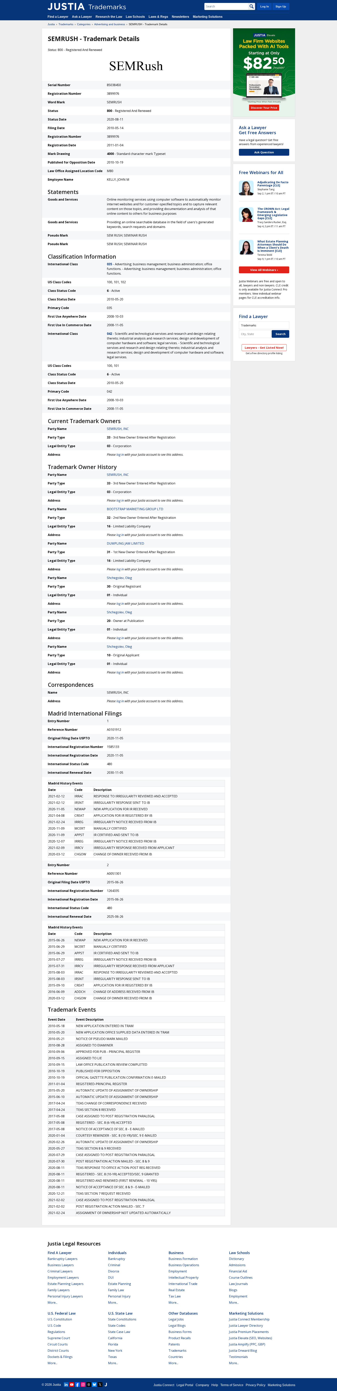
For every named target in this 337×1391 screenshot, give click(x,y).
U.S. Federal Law (62, 1313)
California (115, 1338)
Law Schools (135, 16)
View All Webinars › (264, 270)
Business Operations (183, 1265)
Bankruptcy (116, 1259)
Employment (177, 1271)
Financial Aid (238, 1271)
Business (176, 1252)
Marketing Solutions (208, 16)
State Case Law (119, 1332)
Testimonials (238, 1357)
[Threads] (88, 1384)
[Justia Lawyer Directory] (105, 1384)
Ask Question (264, 152)
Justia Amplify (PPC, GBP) (247, 1344)
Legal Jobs (176, 1319)
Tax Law (174, 1296)
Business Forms (180, 1332)
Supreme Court (59, 1338)
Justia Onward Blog (243, 1350)
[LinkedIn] (66, 1384)
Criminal (114, 1265)
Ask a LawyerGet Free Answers (257, 129)
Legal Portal (184, 1385)
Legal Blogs (177, 1325)
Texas (112, 1357)
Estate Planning (119, 1284)
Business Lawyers (61, 1265)
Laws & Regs (158, 16)
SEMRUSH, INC (118, 429)
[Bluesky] (94, 1384)
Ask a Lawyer (82, 16)
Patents (174, 1344)
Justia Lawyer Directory (246, 1325)
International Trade (182, 1284)
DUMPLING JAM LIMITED (125, 543)
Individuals (117, 1252)
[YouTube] (71, 1384)
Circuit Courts (58, 1344)
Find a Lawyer (58, 16)
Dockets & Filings (60, 1357)
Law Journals (238, 1284)
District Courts (58, 1350)
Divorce (113, 1271)
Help (214, 1385)
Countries (175, 1357)
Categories (83, 24)
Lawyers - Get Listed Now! (264, 347)
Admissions (237, 1265)
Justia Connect (163, 1385)
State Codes (116, 1325)
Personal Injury (119, 1296)
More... (52, 1302)
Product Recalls (179, 1338)
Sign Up (281, 6)
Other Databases (183, 1313)
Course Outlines (241, 1277)
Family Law (116, 1290)
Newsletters (180, 16)
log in (120, 454)
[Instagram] (83, 1384)
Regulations (56, 1332)
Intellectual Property (183, 1277)
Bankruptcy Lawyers (62, 1259)
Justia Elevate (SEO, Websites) (250, 1338)
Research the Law (109, 16)
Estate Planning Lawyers (65, 1284)
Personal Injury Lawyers (65, 1296)
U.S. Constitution (60, 1319)
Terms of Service (231, 1385)
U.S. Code (54, 1325)
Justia (51, 24)
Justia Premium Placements (249, 1332)
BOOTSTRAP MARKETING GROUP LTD (135, 509)
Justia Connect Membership (249, 1319)
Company (202, 1385)
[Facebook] (77, 1384)
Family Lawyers (59, 1290)
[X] (100, 1384)
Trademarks (66, 24)
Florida (113, 1344)
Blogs (233, 1290)
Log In (264, 6)
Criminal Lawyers (60, 1271)
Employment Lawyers (63, 1277)
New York (115, 1350)
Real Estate (176, 1290)
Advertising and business (109, 24)
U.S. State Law (120, 1313)
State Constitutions (122, 1319)
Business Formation (183, 1259)
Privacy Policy (255, 1385)
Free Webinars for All (261, 172)
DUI (111, 1277)
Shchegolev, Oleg (119, 578)
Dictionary (236, 1259)
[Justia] (66, 6)
